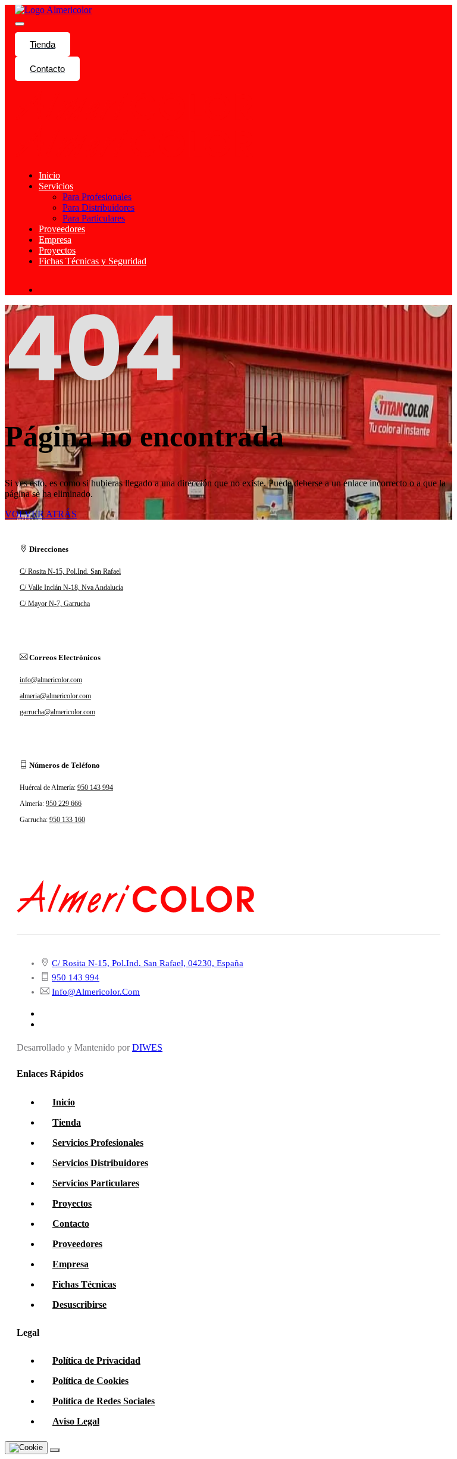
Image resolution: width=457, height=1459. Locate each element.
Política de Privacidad (96, 1360)
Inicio (49, 175)
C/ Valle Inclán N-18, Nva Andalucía (71, 587)
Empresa (55, 240)
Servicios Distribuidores (100, 1163)
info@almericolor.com (51, 680)
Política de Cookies (90, 1381)
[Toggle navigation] (19, 24)
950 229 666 (64, 803)
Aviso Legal (75, 1421)
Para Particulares (93, 218)
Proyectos (57, 250)
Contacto (47, 69)
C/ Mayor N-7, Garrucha (55, 603)
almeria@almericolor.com (55, 696)
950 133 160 (67, 820)
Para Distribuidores (98, 207)
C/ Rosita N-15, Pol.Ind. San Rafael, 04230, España (147, 963)
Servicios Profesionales (97, 1143)
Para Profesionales (97, 197)
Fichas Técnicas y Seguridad (92, 261)
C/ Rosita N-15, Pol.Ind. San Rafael (70, 571)
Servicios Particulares (95, 1183)
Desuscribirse (79, 1304)
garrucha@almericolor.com (57, 712)
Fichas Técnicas (84, 1284)
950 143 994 (95, 787)
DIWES (147, 1047)
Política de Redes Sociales (103, 1401)
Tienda (42, 44)
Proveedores (62, 229)
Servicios (56, 186)
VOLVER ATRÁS (41, 514)
